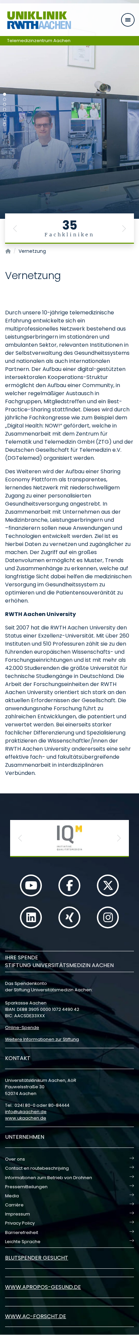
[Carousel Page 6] (4, 119)
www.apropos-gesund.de (43, 1287)
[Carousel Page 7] (4, 124)
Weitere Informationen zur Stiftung (42, 1039)
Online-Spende (22, 1027)
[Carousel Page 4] (4, 109)
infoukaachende (26, 1112)
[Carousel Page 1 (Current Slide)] (4, 94)
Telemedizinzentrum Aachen (39, 40)
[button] (15, 228)
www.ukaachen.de (25, 1118)
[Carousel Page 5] (4, 114)
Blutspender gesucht (36, 1258)
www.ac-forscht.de (35, 1316)
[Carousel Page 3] (4, 104)
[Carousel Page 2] (4, 99)
